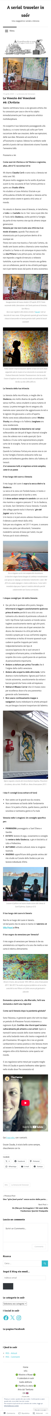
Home (25, 1367)
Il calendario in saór (25, 1378)
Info (25, 1370)
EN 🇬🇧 (25, 1393)
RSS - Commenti (13, 1356)
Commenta (39, 1246)
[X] (12, 1318)
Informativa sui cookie (11, 1405)
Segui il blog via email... (16, 1271)
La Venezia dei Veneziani (26, 94)
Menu (12, 30)
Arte (6, 1185)
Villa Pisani (8, 927)
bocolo (37, 311)
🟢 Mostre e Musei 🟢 (25, 1374)
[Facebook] (6, 1318)
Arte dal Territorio (25, 1389)
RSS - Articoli (11, 1353)
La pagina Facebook (14, 1328)
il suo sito (10, 1137)
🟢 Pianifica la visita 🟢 (25, 1385)
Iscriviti (8, 1286)
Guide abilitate (25, 1382)
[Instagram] (19, 1318)
